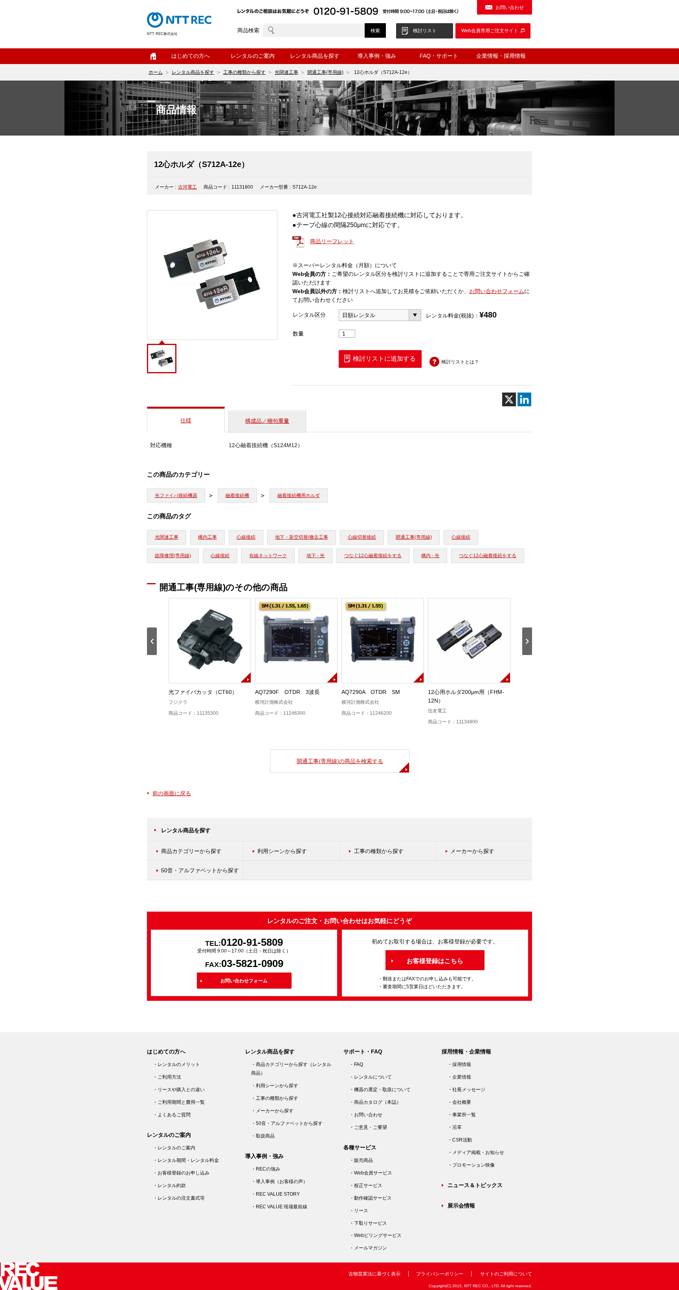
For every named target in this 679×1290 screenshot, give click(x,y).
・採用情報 (459, 1064)
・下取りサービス (368, 1223)
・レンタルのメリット (176, 1064)
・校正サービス (365, 1185)
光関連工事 (286, 72)
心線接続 (246, 537)
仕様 (185, 420)
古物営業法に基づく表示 (374, 1274)
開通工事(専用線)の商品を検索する (340, 761)
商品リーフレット (332, 241)
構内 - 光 (430, 555)
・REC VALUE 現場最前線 (279, 1206)
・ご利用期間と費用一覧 (179, 1102)
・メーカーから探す (272, 1111)
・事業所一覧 (462, 1115)
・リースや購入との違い (179, 1089)
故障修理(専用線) (173, 555)
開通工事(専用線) (325, 72)
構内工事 (207, 537)
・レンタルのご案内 (174, 1148)
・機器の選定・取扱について (380, 1089)
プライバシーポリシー (439, 1274)
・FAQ (356, 1064)
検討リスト (425, 30)
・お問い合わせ (365, 1115)
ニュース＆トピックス (475, 1185)
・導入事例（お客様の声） (279, 1181)
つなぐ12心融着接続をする (373, 555)
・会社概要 (459, 1102)
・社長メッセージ (466, 1089)
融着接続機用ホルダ (298, 495)
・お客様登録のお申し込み (181, 1173)
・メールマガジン (368, 1248)
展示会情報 (461, 1205)
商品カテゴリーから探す (191, 851)
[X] (509, 399)
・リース (358, 1210)
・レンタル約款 (169, 1185)
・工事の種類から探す (274, 1098)
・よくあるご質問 (172, 1115)
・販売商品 (361, 1160)
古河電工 (187, 187)
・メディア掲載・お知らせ (476, 1152)
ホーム (153, 56)
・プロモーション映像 (471, 1165)
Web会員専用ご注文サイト (489, 30)
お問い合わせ (509, 7)
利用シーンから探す (282, 851)
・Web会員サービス (370, 1173)
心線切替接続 (362, 537)
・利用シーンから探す (274, 1085)
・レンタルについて (370, 1077)
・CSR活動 (460, 1140)
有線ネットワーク (268, 555)
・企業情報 (459, 1077)
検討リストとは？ (460, 362)
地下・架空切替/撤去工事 (301, 537)
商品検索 (248, 30)
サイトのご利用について (506, 1274)
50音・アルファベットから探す (200, 870)
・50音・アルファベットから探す (287, 1123)
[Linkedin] (524, 399)
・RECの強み (265, 1169)
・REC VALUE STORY (275, 1194)
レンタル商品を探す (193, 72)
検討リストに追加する (384, 358)
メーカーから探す (472, 851)
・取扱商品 (263, 1136)
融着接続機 (237, 495)
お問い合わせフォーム (496, 291)
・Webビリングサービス (375, 1235)
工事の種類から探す (244, 72)
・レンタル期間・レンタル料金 (186, 1160)
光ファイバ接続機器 (176, 495)
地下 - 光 (315, 555)
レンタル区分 (309, 315)
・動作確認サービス (370, 1198)
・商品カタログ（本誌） (375, 1102)
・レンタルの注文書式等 (179, 1198)
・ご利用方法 (167, 1077)
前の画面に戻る (171, 793)
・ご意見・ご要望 (368, 1127)
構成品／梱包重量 (267, 421)
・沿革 (455, 1127)
